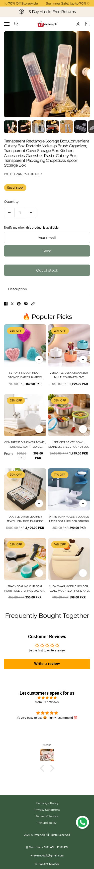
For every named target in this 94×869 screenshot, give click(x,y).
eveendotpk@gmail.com (49, 855)
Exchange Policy (47, 803)
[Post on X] (12, 303)
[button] (33, 303)
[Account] (77, 24)
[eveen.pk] (47, 24)
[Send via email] (26, 303)
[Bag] (87, 24)
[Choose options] (83, 359)
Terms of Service (47, 816)
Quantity (11, 201)
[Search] (16, 24)
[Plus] (31, 212)
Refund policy (47, 823)
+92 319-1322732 (48, 863)
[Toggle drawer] (7, 24)
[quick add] (39, 359)
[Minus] (9, 212)
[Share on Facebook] (6, 303)
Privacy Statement (47, 809)
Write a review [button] (47, 663)
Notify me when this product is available (31, 227)
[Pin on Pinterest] (19, 303)
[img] (47, 697)
